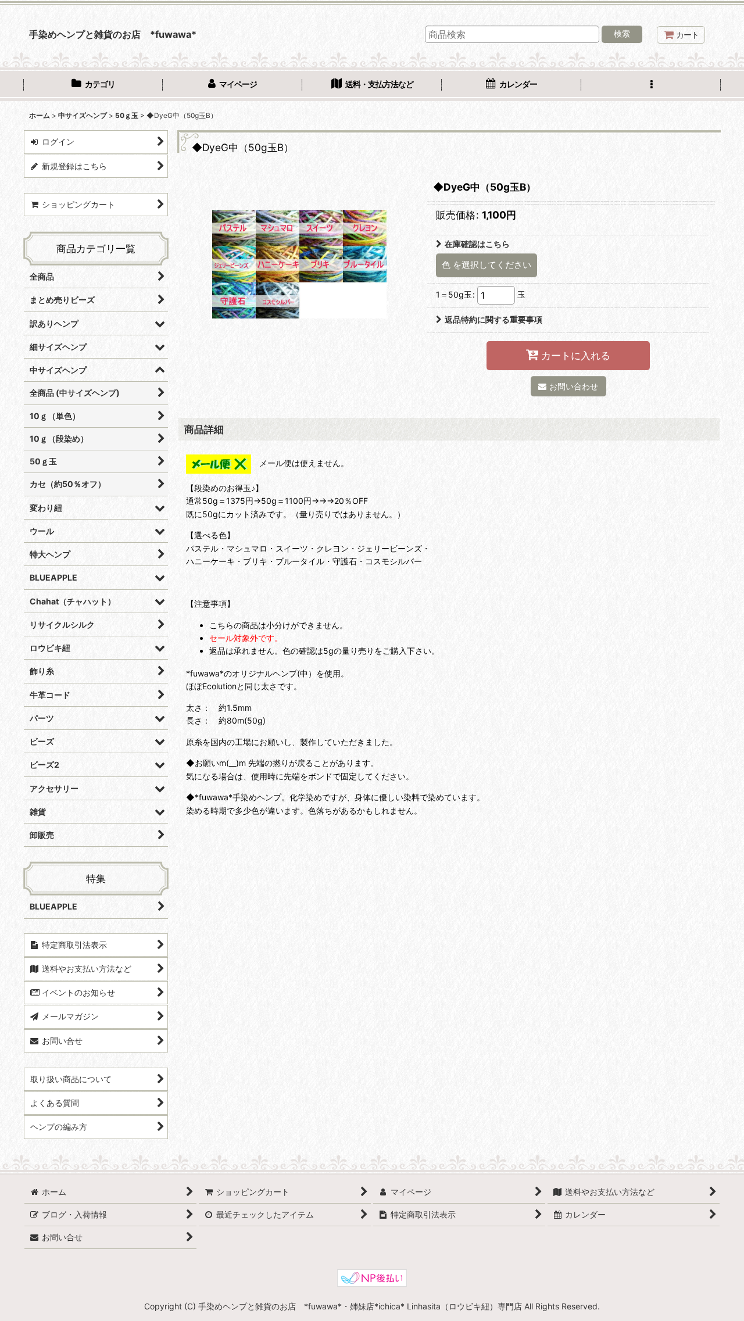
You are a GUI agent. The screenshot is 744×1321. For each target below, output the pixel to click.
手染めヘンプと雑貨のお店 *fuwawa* (112, 34)
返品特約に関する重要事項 (493, 319)
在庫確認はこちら (477, 244)
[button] (651, 85)
